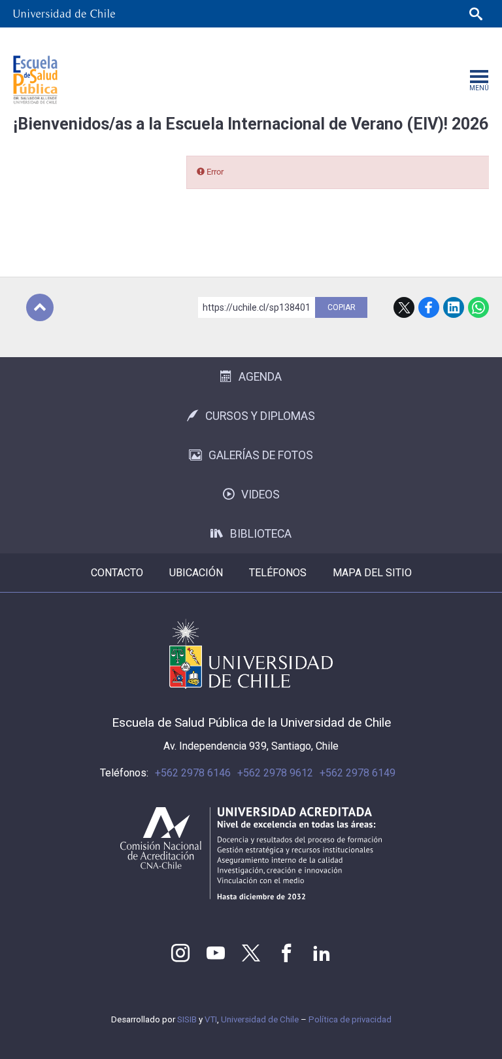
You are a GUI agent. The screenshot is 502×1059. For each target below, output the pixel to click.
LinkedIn (453, 307)
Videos (260, 494)
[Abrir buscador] (476, 13)
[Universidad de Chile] (64, 13)
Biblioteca (261, 533)
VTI (211, 1019)
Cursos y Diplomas (260, 416)
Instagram (180, 953)
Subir (40, 307)
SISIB (187, 1019)
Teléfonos (278, 572)
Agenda (260, 376)
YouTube (215, 953)
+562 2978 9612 (275, 773)
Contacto (117, 572)
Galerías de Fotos (261, 455)
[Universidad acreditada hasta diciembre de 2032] (251, 853)
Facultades (241, 40)
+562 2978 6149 (357, 773)
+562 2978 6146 (193, 773)
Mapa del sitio (372, 572)
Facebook (428, 307)
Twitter (251, 953)
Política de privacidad (350, 1019)
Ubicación (196, 572)
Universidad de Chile (260, 1019)
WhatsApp (478, 307)
